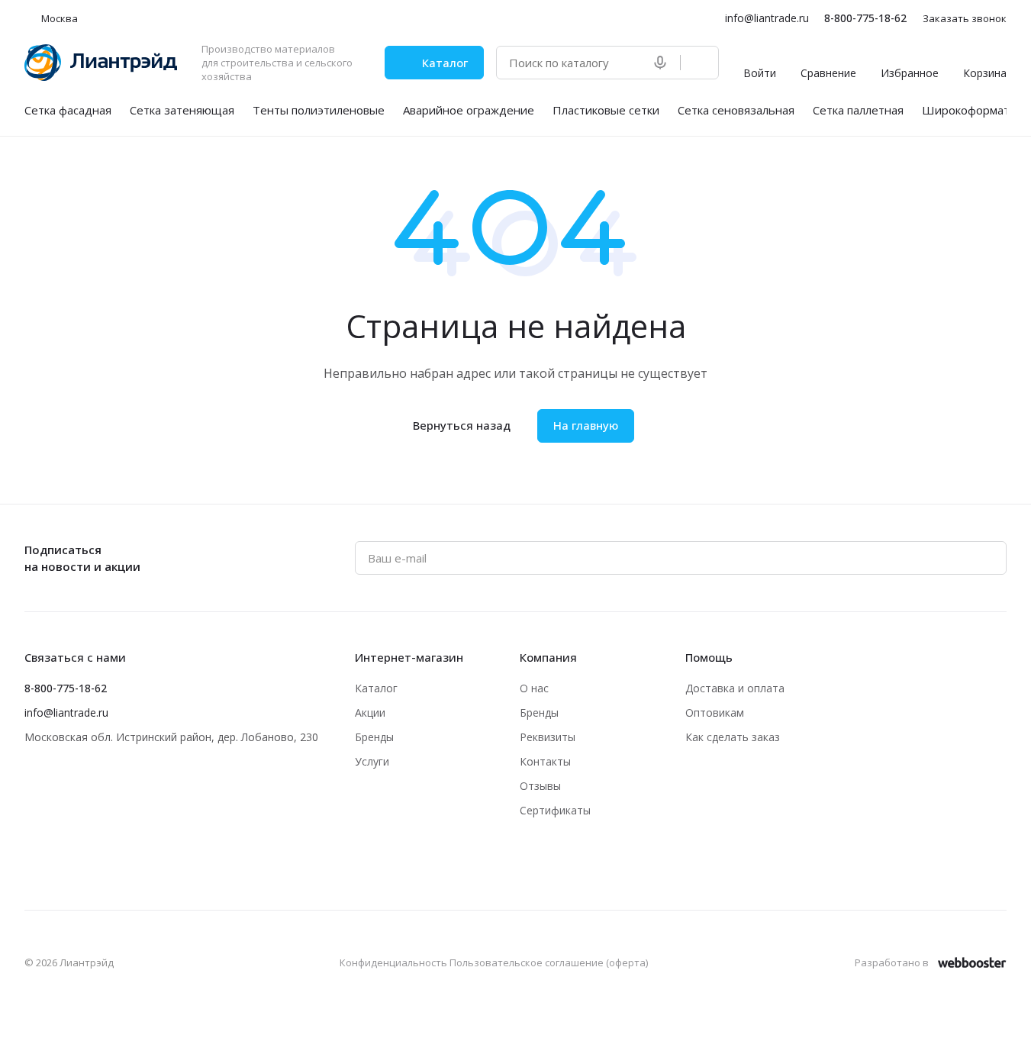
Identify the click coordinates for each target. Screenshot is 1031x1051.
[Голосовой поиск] (663, 63)
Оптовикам (714, 712)
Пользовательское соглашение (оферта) (548, 962)
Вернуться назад (462, 425)
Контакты (545, 761)
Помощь (709, 657)
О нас (534, 688)
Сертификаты (555, 810)
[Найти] (699, 63)
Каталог (376, 688)
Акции (370, 712)
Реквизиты (547, 737)
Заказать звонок (965, 18)
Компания (548, 657)
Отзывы (540, 786)
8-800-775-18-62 (865, 18)
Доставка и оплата (735, 688)
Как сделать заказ (732, 737)
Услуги (372, 761)
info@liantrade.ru (767, 18)
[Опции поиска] (629, 63)
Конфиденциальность (393, 962)
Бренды (374, 737)
